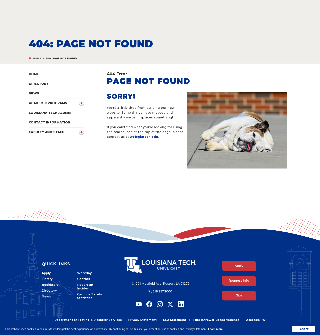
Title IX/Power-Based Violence (216, 319)
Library (47, 279)
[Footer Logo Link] (160, 265)
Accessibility (256, 319)
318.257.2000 (162, 291)
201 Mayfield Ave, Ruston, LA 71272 (162, 283)
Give (239, 295)
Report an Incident (85, 286)
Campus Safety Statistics (89, 296)
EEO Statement (174, 319)
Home (37, 58)
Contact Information (49, 122)
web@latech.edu (144, 137)
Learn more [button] (215, 329)
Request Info (239, 280)
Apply (46, 273)
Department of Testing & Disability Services (88, 319)
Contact (83, 279)
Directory (49, 290)
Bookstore (50, 285)
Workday (84, 273)
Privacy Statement (142, 319)
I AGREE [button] (303, 329)
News (46, 296)
